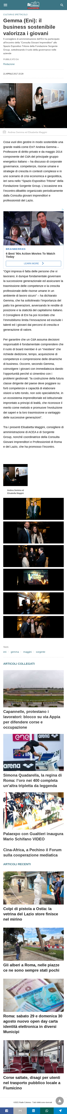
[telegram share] (60, 1110)
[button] (15, 475)
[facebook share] (6, 1110)
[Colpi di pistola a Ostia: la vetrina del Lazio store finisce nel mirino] (33, 888)
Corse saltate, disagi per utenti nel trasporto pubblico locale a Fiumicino (31, 1082)
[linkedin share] (33, 1110)
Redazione (9, 64)
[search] (62, 5)
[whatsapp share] (47, 1110)
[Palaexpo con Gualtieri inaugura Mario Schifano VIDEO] (33, 811)
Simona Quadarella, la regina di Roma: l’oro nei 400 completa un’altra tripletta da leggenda (32, 780)
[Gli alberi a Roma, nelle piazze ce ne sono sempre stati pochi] (33, 944)
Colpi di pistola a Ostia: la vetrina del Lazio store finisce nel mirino (30, 913)
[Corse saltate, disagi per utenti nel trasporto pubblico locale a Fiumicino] (33, 1056)
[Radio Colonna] (33, 5)
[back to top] (60, 1101)
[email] (20, 1110)
